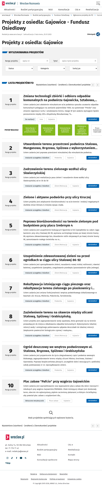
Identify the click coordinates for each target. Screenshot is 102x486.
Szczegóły (93, 119)
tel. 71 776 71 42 (12, 448)
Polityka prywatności (57, 479)
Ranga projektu (11, 61)
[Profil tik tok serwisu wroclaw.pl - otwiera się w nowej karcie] (12, 458)
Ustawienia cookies (74, 479)
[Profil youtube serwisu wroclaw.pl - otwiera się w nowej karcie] (21, 458)
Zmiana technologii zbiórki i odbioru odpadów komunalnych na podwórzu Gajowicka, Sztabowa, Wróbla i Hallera (59, 100)
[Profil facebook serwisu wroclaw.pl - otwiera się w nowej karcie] (16, 458)
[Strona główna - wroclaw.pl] (8, 3)
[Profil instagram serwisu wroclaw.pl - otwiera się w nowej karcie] (7, 458)
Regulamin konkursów (39, 479)
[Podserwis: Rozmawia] (29, 3)
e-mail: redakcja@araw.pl (16, 451)
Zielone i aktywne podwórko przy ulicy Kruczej (57, 197)
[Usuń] (47, 61)
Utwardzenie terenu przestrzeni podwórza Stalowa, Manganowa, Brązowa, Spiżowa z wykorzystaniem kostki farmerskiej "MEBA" (60, 148)
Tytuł (55, 61)
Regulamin (24, 479)
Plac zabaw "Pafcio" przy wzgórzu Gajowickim (56, 381)
